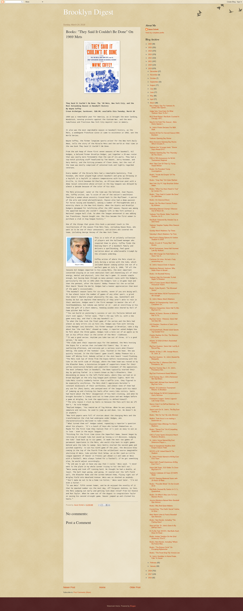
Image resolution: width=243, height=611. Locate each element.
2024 (150, 51)
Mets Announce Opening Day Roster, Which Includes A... (163, 143)
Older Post (135, 587)
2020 (150, 65)
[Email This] (99, 505)
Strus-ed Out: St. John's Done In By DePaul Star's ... (163, 526)
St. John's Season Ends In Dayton (162, 265)
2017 (150, 574)
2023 (150, 54)
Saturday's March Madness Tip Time (163, 234)
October (153, 78)
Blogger (133, 606)
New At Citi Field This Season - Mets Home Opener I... (163, 123)
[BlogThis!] (102, 505)
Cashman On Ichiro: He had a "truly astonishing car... (163, 260)
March (152, 103)
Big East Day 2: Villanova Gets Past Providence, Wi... (163, 363)
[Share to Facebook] (106, 505)
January (153, 566)
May (152, 96)
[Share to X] (104, 505)
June (152, 92)
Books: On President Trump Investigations (160, 170)
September (154, 82)
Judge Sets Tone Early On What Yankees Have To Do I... (161, 112)
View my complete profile (155, 33)
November (154, 75)
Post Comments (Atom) (82, 592)
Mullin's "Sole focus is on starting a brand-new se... (162, 419)
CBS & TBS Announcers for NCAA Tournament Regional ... (162, 159)
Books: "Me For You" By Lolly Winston (164, 415)
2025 (150, 47)
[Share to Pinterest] (109, 505)
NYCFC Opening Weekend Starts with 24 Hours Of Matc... (163, 479)
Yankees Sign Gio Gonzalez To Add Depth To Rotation (163, 278)
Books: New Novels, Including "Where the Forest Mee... (163, 543)
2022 (150, 58)
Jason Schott (153, 29)
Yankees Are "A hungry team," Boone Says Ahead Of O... (163, 148)
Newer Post (69, 587)
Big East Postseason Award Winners (163, 373)
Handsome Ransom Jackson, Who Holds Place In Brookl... (162, 269)
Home (102, 587)
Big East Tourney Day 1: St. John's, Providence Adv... (163, 369)
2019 (150, 68)
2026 (150, 44)
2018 (150, 571)
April (152, 99)
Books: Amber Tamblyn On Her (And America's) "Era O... (163, 537)
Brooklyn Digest (88, 12)
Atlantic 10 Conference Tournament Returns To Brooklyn (162, 389)
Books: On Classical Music (160, 200)
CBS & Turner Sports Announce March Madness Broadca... (164, 436)
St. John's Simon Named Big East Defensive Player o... (162, 441)
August (153, 85)
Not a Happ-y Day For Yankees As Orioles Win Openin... (162, 107)
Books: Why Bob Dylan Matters (161, 506)
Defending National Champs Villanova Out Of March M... (163, 210)
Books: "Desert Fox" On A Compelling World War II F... (163, 430)
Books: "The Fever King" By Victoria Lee (165, 553)
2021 (150, 61)
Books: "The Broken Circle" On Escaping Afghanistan (161, 548)
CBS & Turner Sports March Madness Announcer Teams (163, 284)
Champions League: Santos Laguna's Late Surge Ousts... (163, 400)
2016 (150, 578)
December (154, 71)
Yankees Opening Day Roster (160, 138)
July (152, 89)
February (153, 563)
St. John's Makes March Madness (162, 299)
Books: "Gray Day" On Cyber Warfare (163, 180)
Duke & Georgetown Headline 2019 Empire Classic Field (162, 447)
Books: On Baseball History (160, 274)
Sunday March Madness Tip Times (162, 231)
